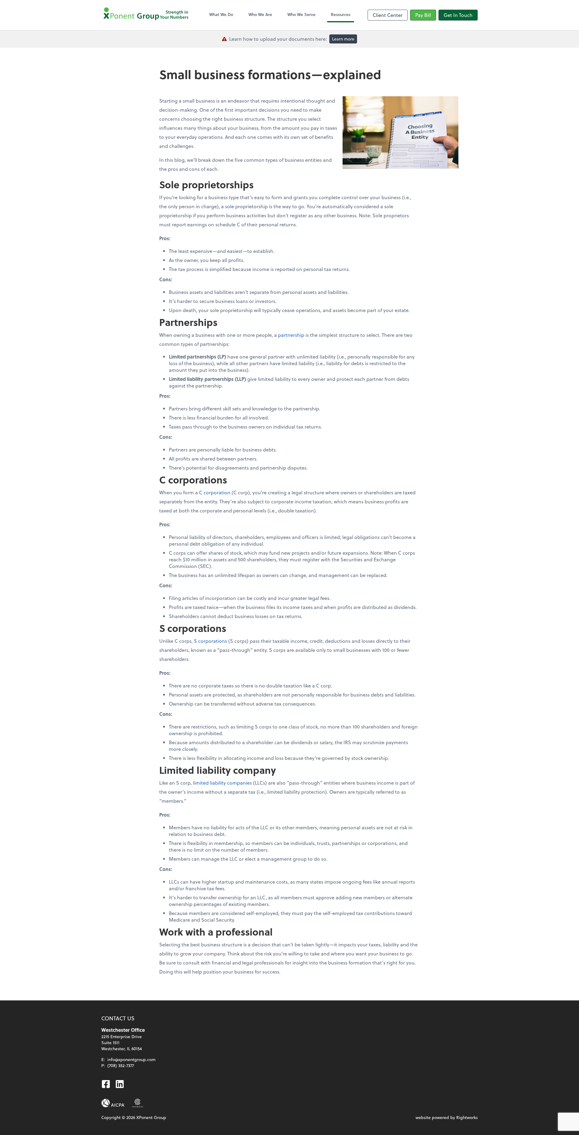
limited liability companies (222, 782)
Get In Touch (458, 14)
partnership (291, 334)
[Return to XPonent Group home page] (146, 15)
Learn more (343, 39)
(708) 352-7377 (120, 1065)
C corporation (214, 492)
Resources (340, 14)
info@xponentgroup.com (131, 1059)
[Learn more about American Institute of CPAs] (113, 1103)
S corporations (210, 640)
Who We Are (260, 14)
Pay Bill (423, 14)
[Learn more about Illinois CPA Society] (137, 1103)
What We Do (221, 14)
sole (229, 206)
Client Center (388, 14)
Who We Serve (301, 14)
